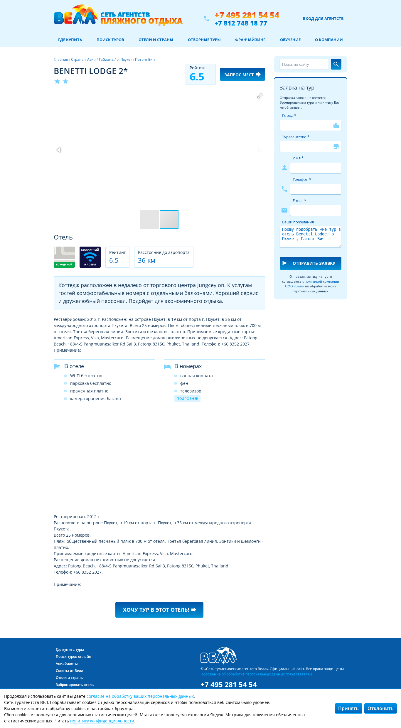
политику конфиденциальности (102, 721)
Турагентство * (295, 136)
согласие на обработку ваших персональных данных (140, 696)
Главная (61, 59)
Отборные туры (204, 39)
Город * (289, 115)
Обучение (290, 39)
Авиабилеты (67, 663)
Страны (77, 59)
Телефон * (302, 179)
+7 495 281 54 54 (247, 15)
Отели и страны (156, 39)
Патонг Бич (145, 59)
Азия (91, 59)
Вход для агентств (323, 18)
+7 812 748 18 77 (241, 22)
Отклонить (381, 708)
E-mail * (299, 200)
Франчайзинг (250, 39)
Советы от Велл (69, 670)
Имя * (298, 158)
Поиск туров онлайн (73, 656)
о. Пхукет (124, 59)
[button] (259, 96)
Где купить (70, 39)
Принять (348, 708)
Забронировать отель (75, 684)
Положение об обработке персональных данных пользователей (256, 674)
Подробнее (187, 398)
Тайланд (106, 59)
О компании (329, 39)
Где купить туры (70, 649)
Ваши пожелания (298, 222)
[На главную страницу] (118, 18)
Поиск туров (110, 39)
